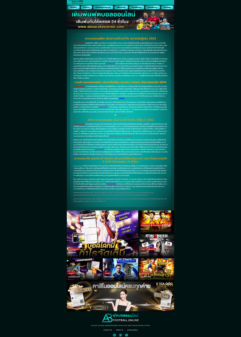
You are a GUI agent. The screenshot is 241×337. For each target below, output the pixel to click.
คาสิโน (143, 249)
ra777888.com (100, 201)
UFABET (73, 7)
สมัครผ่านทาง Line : (116, 136)
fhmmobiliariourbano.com (83, 201)
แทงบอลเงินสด (157, 225)
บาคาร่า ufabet (127, 325)
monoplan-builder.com (107, 192)
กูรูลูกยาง (72, 255)
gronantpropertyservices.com (129, 192)
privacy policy (132, 330)
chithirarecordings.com (105, 199)
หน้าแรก (86, 7)
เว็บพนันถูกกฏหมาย (103, 7)
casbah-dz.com (147, 192)
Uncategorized (74, 249)
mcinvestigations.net (139, 195)
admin (71, 279)
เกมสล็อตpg (137, 7)
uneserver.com (106, 195)
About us (119, 330)
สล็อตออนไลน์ (145, 273)
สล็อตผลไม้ (121, 7)
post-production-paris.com (84, 199)
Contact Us (107, 330)
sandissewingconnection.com (85, 192)
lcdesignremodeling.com (139, 199)
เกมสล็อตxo (152, 7)
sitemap (167, 7)
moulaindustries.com (158, 199)
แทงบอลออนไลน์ (145, 225)
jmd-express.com (122, 199)
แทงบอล (71, 273)
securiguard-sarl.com (121, 195)
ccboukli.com (95, 195)
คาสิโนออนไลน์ (151, 249)
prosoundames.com (81, 195)
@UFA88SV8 (127, 136)
